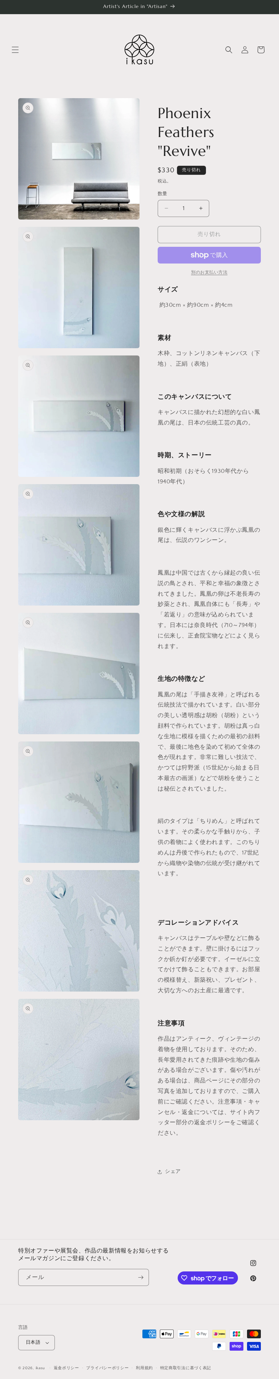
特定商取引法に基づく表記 (185, 1368)
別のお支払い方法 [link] (209, 272)
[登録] (141, 1277)
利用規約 (144, 1368)
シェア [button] (173, 1171)
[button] (15, 50)
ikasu (40, 1368)
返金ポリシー (66, 1368)
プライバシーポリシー (107, 1368)
